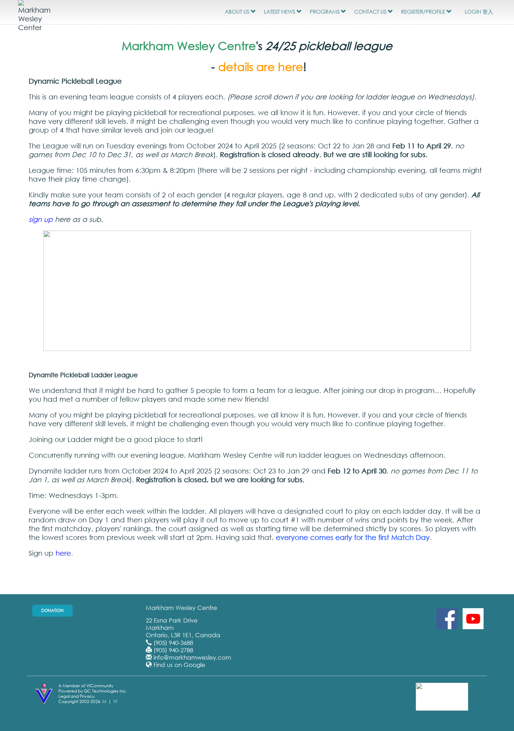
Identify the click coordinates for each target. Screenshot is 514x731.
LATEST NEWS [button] (280, 11)
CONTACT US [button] (371, 11)
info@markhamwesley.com (192, 657)
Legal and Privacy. (76, 696)
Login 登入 (479, 11)
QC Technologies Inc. (105, 691)
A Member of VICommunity (85, 686)
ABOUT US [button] (238, 11)
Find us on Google (179, 664)
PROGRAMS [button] (325, 11)
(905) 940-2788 (173, 650)
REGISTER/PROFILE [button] (424, 11)
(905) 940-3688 (173, 642)
